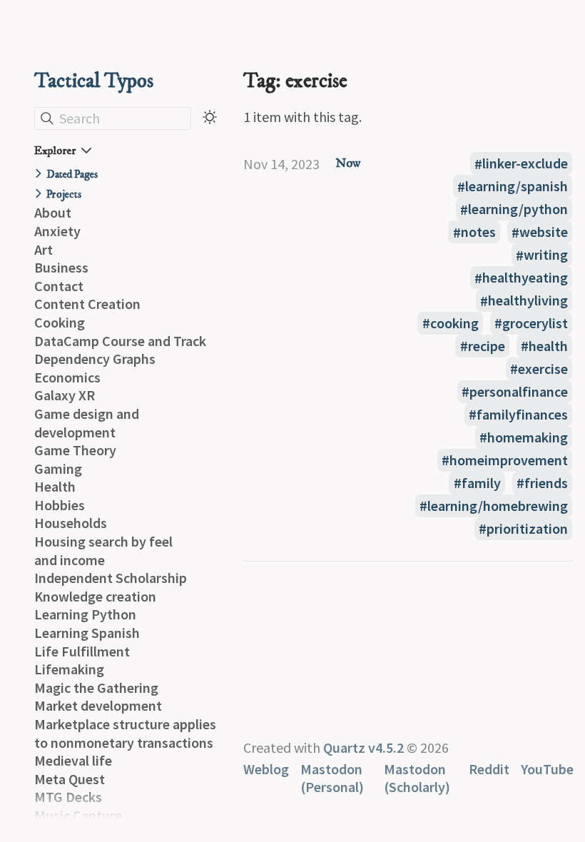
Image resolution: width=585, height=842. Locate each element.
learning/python (518, 209)
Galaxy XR (64, 395)
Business (61, 267)
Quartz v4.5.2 (363, 747)
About (52, 212)
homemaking (527, 437)
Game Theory (75, 450)
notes (478, 232)
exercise (543, 368)
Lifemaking (69, 669)
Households (70, 523)
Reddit (489, 769)
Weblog (266, 769)
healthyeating (525, 278)
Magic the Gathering (96, 687)
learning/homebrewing (497, 505)
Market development (98, 705)
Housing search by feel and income (103, 550)
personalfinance (518, 391)
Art (43, 249)
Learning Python (85, 614)
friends (546, 483)
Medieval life (73, 760)
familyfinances (522, 414)
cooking (454, 323)
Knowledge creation (95, 596)
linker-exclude (525, 164)
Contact (58, 286)
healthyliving (528, 301)
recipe (486, 346)
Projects (63, 194)
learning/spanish (516, 187)
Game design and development (86, 423)
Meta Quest (69, 779)
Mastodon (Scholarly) (417, 778)
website (543, 232)
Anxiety (57, 231)
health (548, 346)
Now (347, 163)
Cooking (59, 322)
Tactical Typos (93, 81)
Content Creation (87, 304)
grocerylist (535, 323)
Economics (67, 377)
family (481, 483)
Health (55, 486)
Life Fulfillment (82, 651)
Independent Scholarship (110, 578)
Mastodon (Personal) (332, 778)
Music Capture (78, 815)
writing (546, 255)
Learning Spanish (87, 632)
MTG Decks (68, 797)
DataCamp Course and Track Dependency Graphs (120, 350)
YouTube (547, 769)
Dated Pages (72, 174)
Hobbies (59, 505)
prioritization (527, 528)
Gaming (58, 468)
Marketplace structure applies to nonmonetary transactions (125, 733)
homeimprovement (508, 460)
